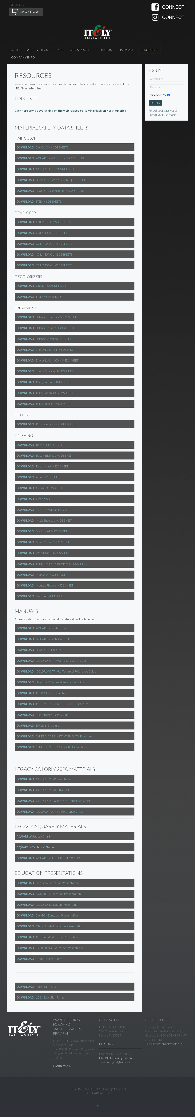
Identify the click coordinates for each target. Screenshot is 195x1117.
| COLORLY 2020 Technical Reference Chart (53, 800)
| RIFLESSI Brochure (38, 725)
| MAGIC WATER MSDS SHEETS (45, 509)
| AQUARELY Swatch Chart (42, 628)
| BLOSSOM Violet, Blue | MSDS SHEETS (50, 190)
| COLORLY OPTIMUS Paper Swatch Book (51, 660)
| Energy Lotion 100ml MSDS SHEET (47, 360)
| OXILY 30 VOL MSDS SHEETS (44, 254)
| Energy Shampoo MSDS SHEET (45, 371)
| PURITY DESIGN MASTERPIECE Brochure (52, 704)
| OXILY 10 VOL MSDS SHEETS (44, 232)
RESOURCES (149, 49)
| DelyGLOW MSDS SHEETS (43, 147)
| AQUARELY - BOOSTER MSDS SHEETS (50, 158)
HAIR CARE (126, 49)
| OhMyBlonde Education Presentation (50, 926)
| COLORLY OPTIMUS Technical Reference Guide (56, 671)
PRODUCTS (104, 49)
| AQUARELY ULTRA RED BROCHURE (49, 858)
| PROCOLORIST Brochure (42, 693)
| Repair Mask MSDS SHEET (42, 466)
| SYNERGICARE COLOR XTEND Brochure (52, 747)
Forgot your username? (163, 114)
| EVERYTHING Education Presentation (50, 948)
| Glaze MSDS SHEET (38, 498)
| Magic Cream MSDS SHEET (43, 542)
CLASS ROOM (79, 49)
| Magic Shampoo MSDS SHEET (44, 520)
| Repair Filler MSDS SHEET (42, 444)
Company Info (23, 57)
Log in (155, 102)
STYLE (58, 49)
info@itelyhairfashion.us (122, 1062)
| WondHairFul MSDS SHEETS (44, 553)
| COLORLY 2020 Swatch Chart (45, 779)
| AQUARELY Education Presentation (49, 893)
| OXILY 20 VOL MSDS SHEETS (44, 243)
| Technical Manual (37, 986)
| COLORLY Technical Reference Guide (50, 811)
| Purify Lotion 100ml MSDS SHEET (47, 393)
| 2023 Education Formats (42, 997)
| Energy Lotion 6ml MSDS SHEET (46, 349)
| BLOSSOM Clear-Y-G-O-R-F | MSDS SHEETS (53, 180)
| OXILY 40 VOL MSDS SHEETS (44, 265)
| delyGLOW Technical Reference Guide (50, 682)
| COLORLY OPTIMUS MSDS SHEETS (48, 169)
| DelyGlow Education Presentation (48, 883)
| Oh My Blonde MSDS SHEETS (44, 285)
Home (14, 49)
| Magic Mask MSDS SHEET (42, 531)
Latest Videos (37, 49)
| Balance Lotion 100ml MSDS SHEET (48, 328)
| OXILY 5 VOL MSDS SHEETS (44, 222)
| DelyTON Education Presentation (47, 915)
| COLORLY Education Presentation (48, 904)
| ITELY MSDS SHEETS (39, 201)
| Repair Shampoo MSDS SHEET (45, 455)
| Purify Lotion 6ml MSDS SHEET (45, 382)
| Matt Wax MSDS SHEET (41, 574)
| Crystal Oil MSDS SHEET (41, 488)
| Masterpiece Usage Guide (43, 714)
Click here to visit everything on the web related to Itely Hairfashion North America (70, 110)
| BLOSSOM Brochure (39, 649)
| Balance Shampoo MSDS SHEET (46, 338)
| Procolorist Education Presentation (49, 937)
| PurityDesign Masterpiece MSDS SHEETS (52, 563)
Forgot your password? (163, 110)
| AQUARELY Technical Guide (43, 639)
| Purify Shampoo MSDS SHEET (44, 403)
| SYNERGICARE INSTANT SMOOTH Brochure (54, 736)
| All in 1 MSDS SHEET (39, 477)
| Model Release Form (39, 958)
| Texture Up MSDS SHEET (42, 596)
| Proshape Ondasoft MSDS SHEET (47, 424)
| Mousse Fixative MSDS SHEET (45, 585)
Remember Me (158, 95)
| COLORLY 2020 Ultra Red (43, 790)
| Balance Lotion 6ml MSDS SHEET (46, 317)
